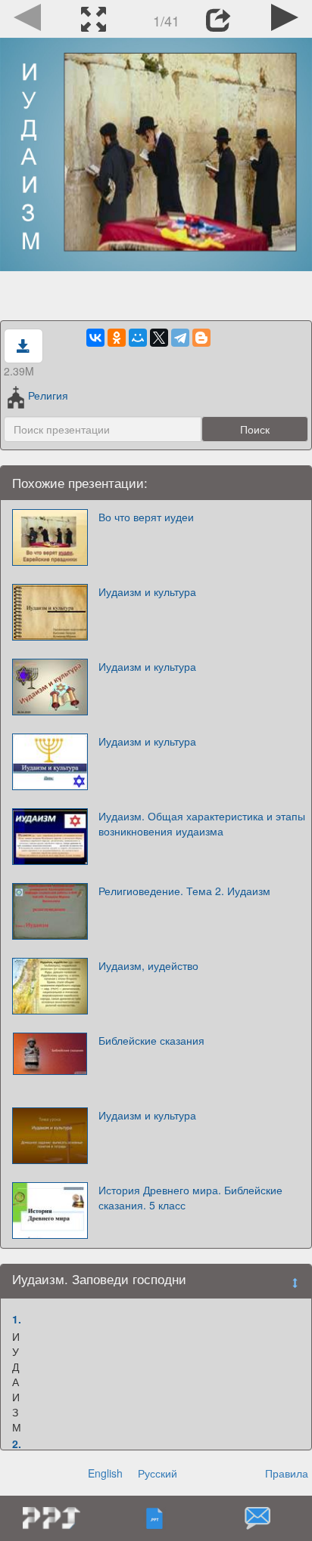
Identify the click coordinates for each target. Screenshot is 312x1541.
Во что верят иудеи (146, 516)
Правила (286, 1473)
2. (16, 1443)
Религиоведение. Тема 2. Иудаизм (184, 890)
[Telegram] (180, 338)
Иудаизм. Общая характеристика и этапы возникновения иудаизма (201, 823)
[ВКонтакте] (95, 338)
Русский (157, 1473)
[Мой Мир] (138, 338)
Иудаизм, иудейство (148, 965)
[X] (159, 338)
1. (16, 1318)
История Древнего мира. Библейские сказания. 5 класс (190, 1197)
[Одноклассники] (117, 338)
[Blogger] (201, 338)
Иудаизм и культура (147, 591)
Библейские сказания (151, 1040)
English (105, 1473)
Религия (48, 395)
